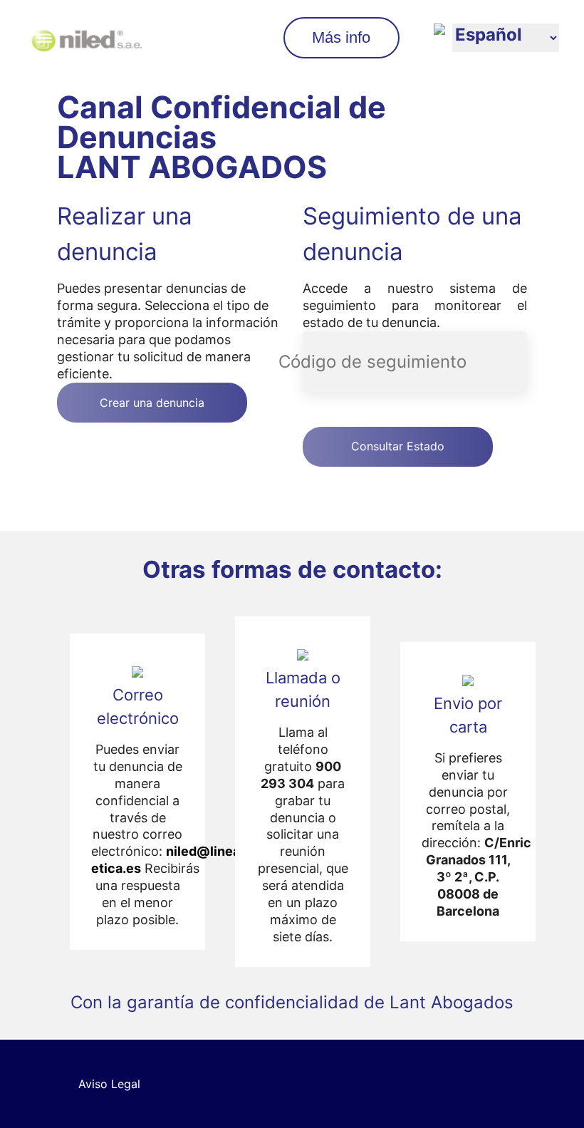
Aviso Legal (109, 1084)
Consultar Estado (397, 446)
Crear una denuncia (152, 402)
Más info (341, 37)
